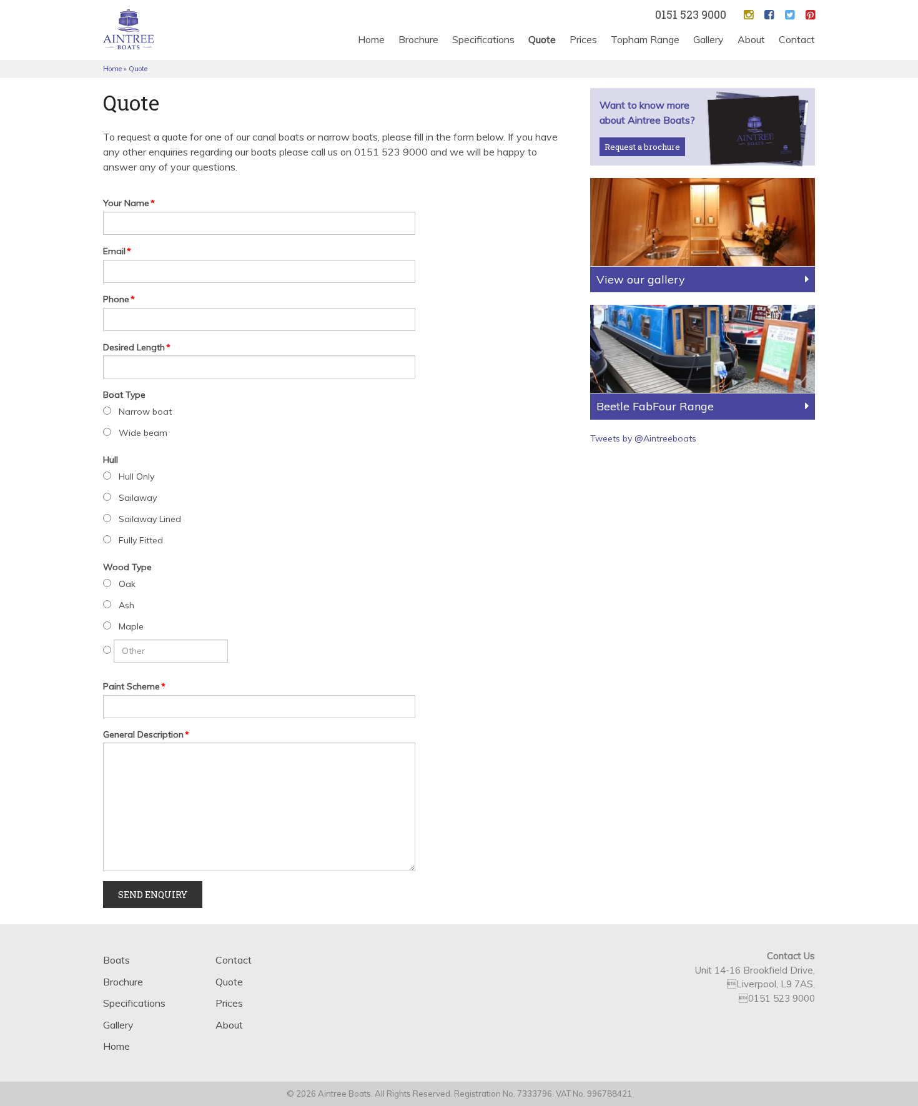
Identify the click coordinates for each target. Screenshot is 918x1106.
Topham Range (645, 39)
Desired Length (136, 347)
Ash (126, 605)
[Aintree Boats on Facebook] (769, 15)
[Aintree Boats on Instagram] (748, 15)
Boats (116, 960)
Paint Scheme (134, 686)
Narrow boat (145, 411)
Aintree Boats (128, 29)
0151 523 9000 (690, 14)
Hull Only (136, 476)
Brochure (418, 39)
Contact (797, 39)
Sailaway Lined (150, 519)
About (751, 39)
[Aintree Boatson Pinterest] (810, 15)
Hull (110, 459)
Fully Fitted (141, 540)
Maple (131, 626)
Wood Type (127, 567)
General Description (146, 734)
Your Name (129, 203)
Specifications (483, 39)
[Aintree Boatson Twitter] (789, 15)
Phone (119, 299)
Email (117, 251)
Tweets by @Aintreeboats (643, 438)
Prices (583, 39)
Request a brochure (642, 146)
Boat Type (124, 394)
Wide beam (143, 432)
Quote (542, 39)
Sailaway (138, 497)
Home (371, 39)
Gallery (708, 39)
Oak (127, 584)
